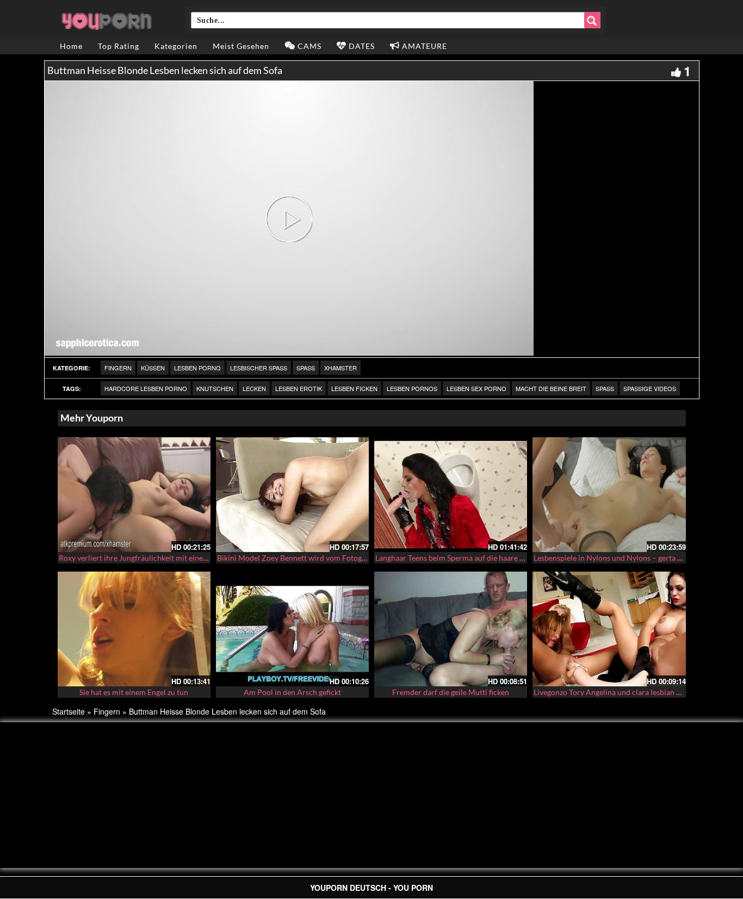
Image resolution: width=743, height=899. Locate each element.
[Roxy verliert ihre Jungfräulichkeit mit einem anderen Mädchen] (134, 494)
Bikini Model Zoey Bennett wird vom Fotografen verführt (313, 557)
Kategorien (175, 46)
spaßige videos (649, 388)
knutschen (214, 388)
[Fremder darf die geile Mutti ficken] (450, 629)
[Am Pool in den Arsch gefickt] (292, 629)
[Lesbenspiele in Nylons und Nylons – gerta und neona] (609, 494)
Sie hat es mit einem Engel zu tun (133, 692)
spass (305, 367)
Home (71, 46)
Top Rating (118, 46)
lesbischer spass (258, 367)
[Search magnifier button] (592, 20)
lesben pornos (412, 388)
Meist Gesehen (241, 46)
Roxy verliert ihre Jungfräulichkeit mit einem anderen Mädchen (165, 557)
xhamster (340, 367)
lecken (254, 388)
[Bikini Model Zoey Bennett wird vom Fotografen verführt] (292, 494)
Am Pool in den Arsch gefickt (292, 692)
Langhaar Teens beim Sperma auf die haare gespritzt (462, 557)
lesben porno (197, 367)
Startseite (68, 711)
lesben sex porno (476, 388)
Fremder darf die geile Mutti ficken (450, 692)
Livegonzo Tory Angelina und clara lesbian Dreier (616, 692)
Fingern (118, 367)
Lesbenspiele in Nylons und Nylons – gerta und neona (623, 557)
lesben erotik (298, 388)
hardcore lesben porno (145, 388)
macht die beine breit (551, 388)
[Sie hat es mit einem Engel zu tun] (134, 629)
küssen (153, 367)
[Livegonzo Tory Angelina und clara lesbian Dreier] (609, 629)
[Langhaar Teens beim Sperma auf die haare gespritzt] (450, 494)
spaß (605, 388)
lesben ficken (354, 388)
